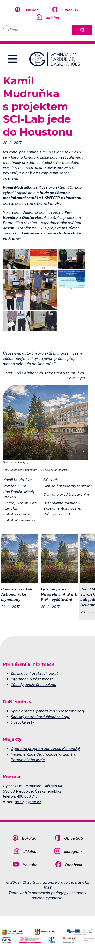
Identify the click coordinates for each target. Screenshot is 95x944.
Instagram (73, 851)
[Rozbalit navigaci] (12, 59)
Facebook (73, 864)
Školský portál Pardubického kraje (40, 716)
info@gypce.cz (28, 801)
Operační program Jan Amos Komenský (45, 748)
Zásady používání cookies (33, 684)
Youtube (30, 864)
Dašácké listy (22, 722)
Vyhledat (82, 30)
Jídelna (52, 17)
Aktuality (20, 462)
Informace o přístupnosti (32, 679)
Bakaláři (31, 10)
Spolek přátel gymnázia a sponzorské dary (48, 711)
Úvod (6, 462)
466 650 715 (27, 796)
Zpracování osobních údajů (34, 673)
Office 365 (71, 10)
